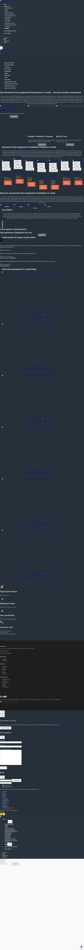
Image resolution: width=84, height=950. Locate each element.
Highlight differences (8, 787)
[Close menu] (0, 817)
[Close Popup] (2, 712)
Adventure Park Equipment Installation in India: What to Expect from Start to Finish (39, 524)
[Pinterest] (4, 697)
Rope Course (7, 20)
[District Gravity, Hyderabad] (3, 224)
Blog (3, 854)
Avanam (58, 699)
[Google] (6, 697)
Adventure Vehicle (9, 12)
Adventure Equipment (9, 14)
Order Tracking (5, 686)
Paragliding (7, 18)
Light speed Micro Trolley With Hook (42, 177)
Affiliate (4, 683)
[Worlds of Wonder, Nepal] (3, 223)
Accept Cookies (6, 727)
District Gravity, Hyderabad (8, 258)
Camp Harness (6, 110)
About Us (4, 659)
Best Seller (7, 79)
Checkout (4, 681)
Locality (4, 685)
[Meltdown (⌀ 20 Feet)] (19, 159)
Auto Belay (7, 75)
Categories (5, 821)
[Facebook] (0, 697)
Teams (5, 42)
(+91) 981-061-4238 (4, 650)
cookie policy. (63, 724)
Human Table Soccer (9, 86)
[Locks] (49, 205)
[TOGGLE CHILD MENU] (10, 821)
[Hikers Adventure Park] (3, 226)
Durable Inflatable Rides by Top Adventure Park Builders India (39, 369)
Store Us (4, 672)
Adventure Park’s (4, 265)
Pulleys (21, 206)
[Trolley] (35, 206)
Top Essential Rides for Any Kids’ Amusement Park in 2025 (38, 575)
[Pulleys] (21, 205)
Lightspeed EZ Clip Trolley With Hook (54, 177)
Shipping (4, 667)
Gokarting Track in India (10, 24)
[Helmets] (7, 205)
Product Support (6, 679)
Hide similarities (7, 785)
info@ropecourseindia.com (6, 653)
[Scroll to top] (1, 814)
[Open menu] (1, 47)
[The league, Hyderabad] (3, 227)
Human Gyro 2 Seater (10, 88)
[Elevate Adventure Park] (3, 221)
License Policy (5, 682)
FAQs (3, 670)
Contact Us (4, 660)
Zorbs (6, 11)
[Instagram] (3, 697)
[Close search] (2, 860)
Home (3, 819)
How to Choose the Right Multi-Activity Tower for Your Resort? (39, 317)
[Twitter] (1, 697)
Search (15, 863)
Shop (4, 844)
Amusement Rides (9, 8)
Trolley (35, 208)
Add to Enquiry (7, 182)
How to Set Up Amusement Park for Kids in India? (38, 420)
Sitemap (4, 669)
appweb (47, 315)
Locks (48, 206)
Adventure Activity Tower (10, 15)
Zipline (6, 9)
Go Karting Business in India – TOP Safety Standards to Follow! (39, 472)
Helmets (7, 206)
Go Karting (7, 21)
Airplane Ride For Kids (10, 23)
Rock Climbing (8, 17)
